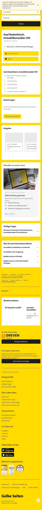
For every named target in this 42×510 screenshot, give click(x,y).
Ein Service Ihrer (9, 502)
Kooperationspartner (9, 415)
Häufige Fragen (7, 384)
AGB (23, 488)
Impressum (5, 484)
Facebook (5, 433)
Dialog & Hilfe (7, 377)
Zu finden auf (7, 426)
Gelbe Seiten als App (8, 400)
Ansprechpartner (7, 381)
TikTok (4, 439)
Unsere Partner (8, 411)
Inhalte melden (33, 488)
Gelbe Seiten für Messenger (11, 402)
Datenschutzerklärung (19, 484)
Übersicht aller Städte (9, 387)
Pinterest (5, 436)
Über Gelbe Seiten (9, 392)
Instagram (5, 431)
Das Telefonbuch (7, 418)
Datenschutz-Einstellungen (11, 488)
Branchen (5, 291)
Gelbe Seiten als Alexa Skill (10, 405)
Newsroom (5, 397)
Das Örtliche (6, 421)
